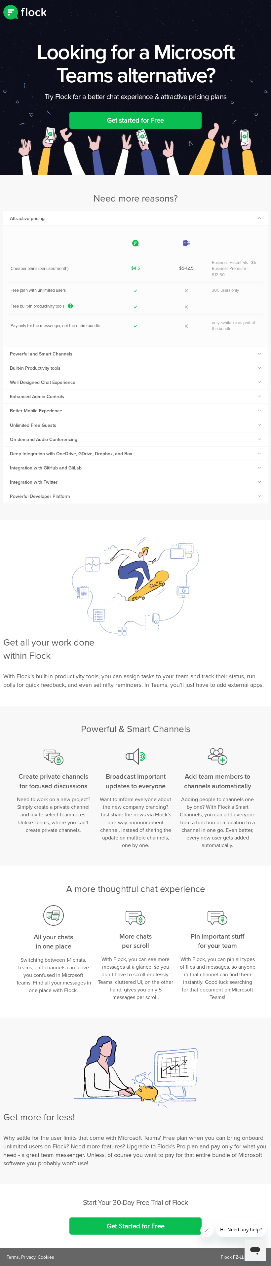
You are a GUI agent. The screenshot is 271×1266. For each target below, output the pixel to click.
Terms (13, 1257)
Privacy (28, 1257)
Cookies (46, 1257)
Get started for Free (135, 120)
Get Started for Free (136, 1226)
